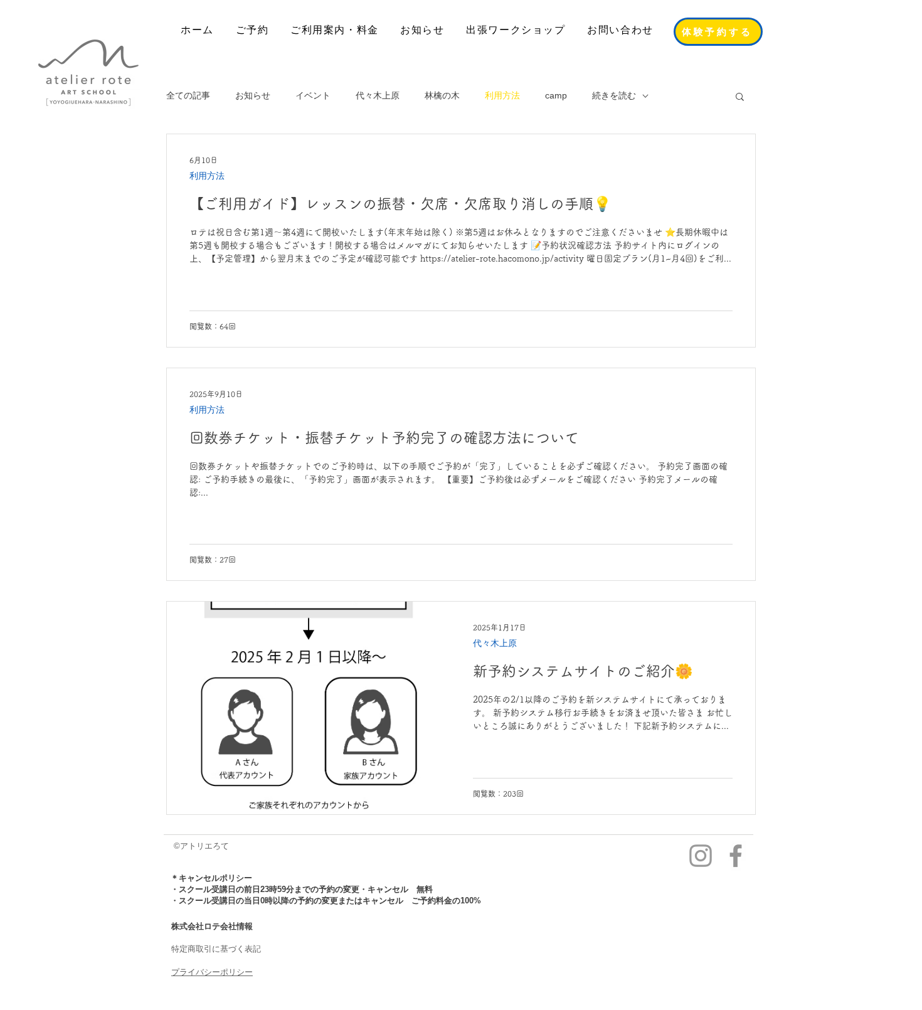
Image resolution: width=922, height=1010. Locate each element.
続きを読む (614, 95)
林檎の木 (442, 95)
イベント (313, 95)
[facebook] (736, 856)
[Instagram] (701, 856)
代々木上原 (378, 95)
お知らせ (252, 95)
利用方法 (502, 95)
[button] (740, 97)
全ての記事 (188, 95)
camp (556, 95)
